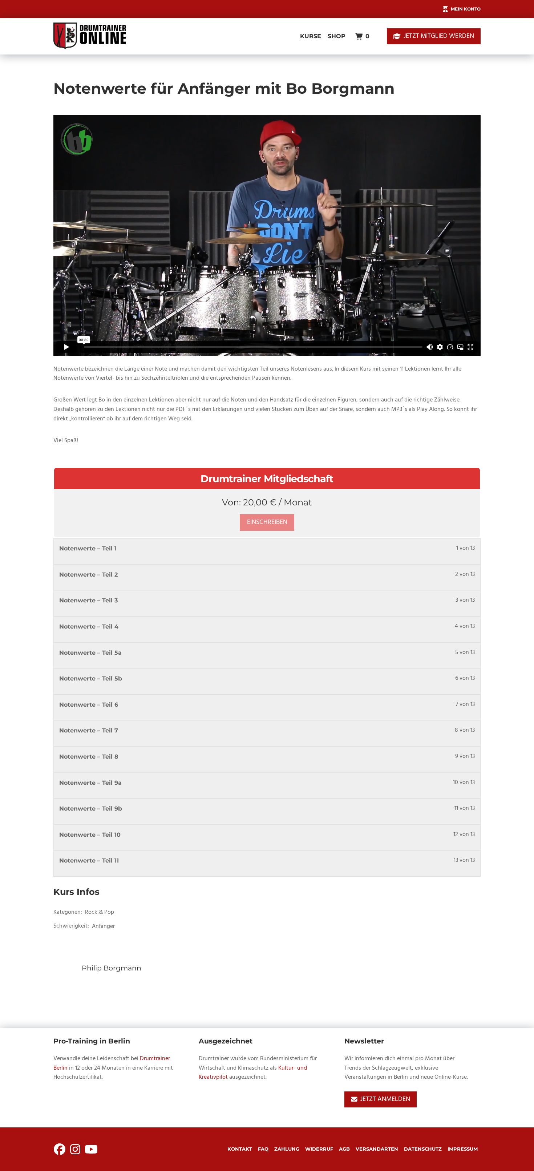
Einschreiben (267, 522)
